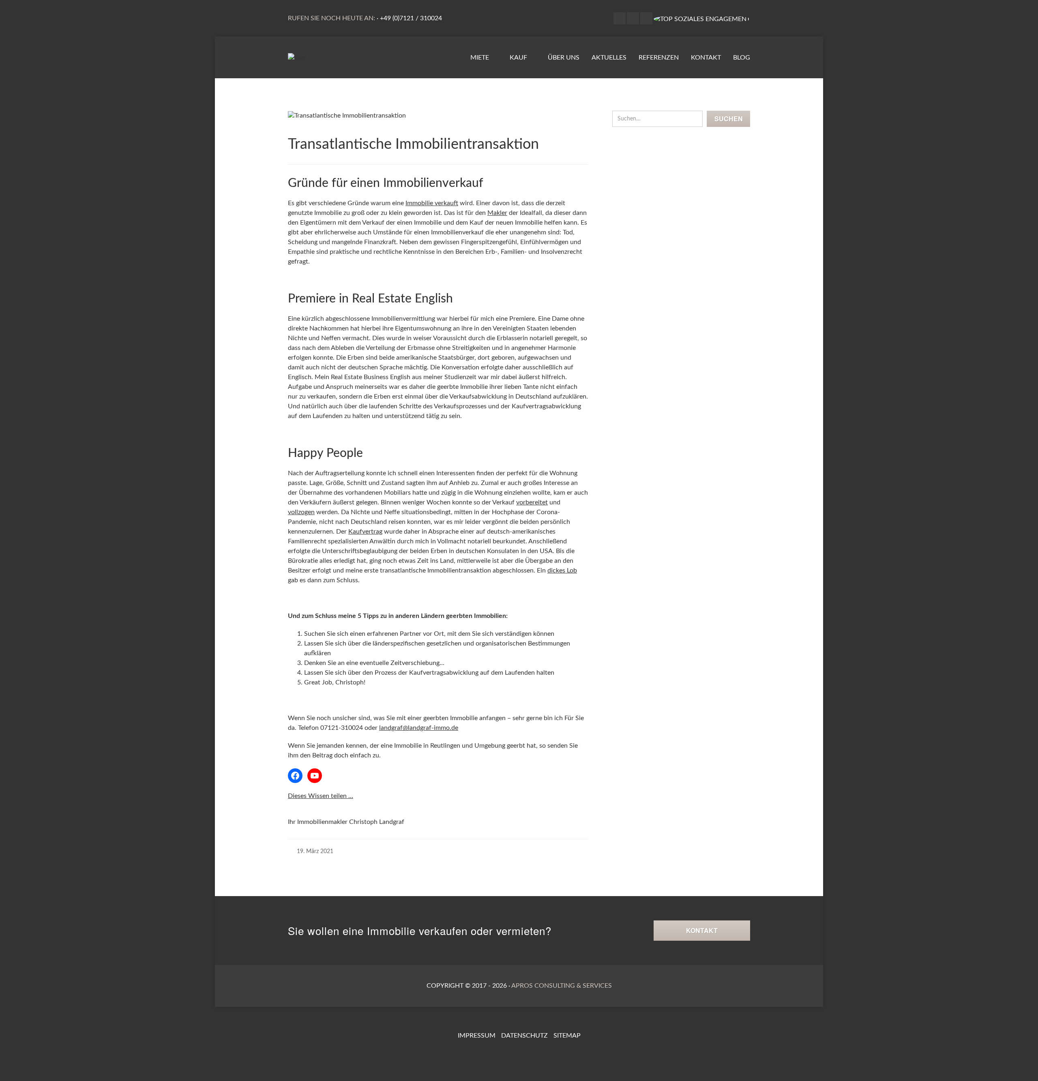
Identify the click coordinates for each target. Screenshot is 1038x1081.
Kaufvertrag (365, 531)
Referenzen (659, 57)
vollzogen (301, 512)
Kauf (519, 57)
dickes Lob (562, 570)
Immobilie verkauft (431, 203)
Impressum (476, 1035)
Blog (741, 57)
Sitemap (567, 1035)
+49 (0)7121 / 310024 (411, 18)
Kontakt (706, 57)
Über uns (563, 57)
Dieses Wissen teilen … (320, 796)
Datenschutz (524, 1035)
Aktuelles (609, 57)
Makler (497, 213)
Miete (480, 57)
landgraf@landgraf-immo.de (418, 728)
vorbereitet (532, 502)
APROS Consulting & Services (561, 985)
